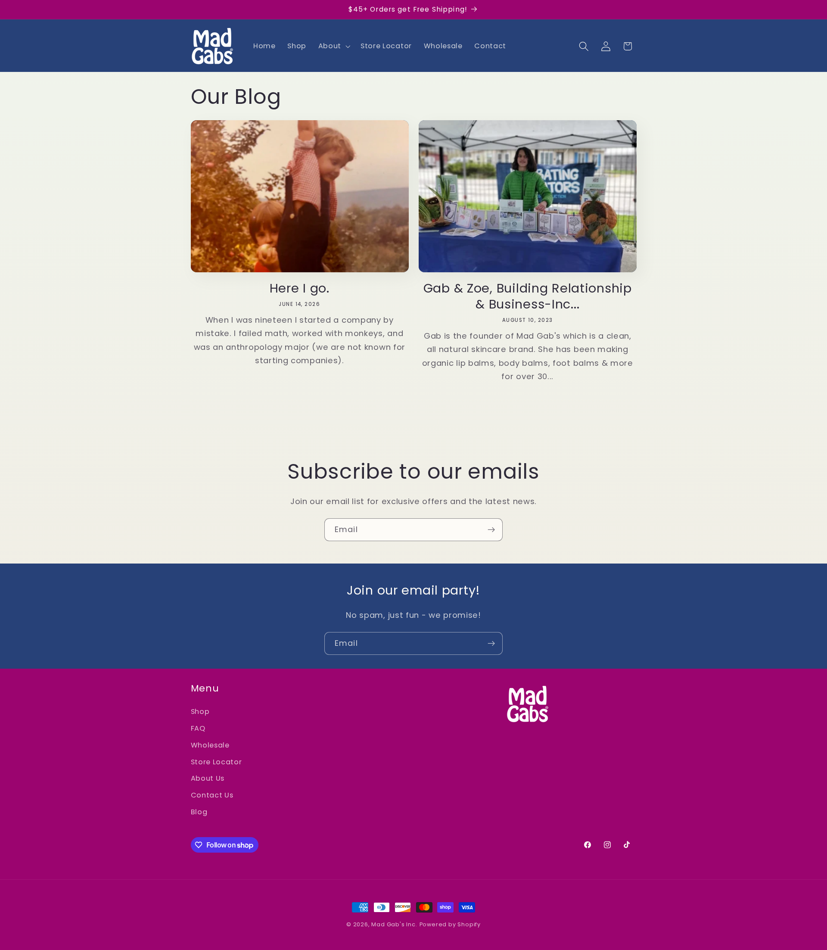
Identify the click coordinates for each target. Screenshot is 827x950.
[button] (333, 46)
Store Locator (216, 762)
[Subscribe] (491, 530)
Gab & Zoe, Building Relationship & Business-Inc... (527, 296)
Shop (200, 711)
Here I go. (300, 288)
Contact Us (212, 795)
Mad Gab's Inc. (394, 924)
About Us (208, 778)
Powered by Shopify (450, 924)
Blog (199, 812)
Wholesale (210, 745)
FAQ (198, 728)
